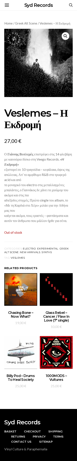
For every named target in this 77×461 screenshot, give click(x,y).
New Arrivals (30, 252)
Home (8, 23)
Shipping (55, 431)
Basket (10, 431)
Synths (46, 252)
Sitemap (46, 441)
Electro (29, 248)
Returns (18, 436)
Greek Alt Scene (26, 23)
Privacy (39, 436)
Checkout (32, 431)
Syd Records (38, 5)
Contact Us (21, 441)
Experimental (47, 248)
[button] (65, 36)
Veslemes (18, 257)
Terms (58, 436)
